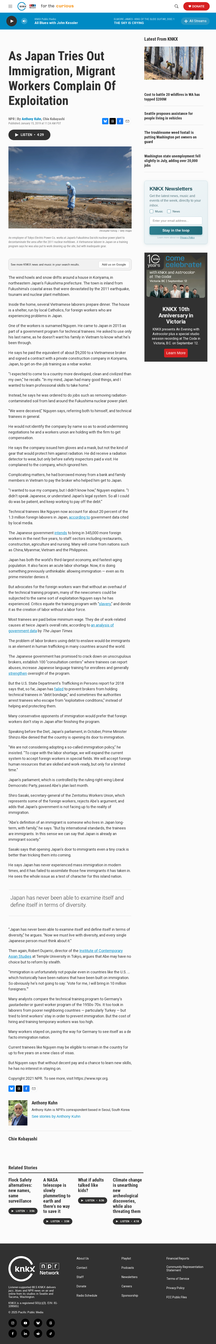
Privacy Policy (187, 237)
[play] (11, 21)
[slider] (31, 21)
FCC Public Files (176, 1297)
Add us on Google (114, 264)
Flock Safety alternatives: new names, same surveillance (20, 1190)
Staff (80, 1277)
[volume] (24, 21)
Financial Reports (177, 1258)
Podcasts (128, 1267)
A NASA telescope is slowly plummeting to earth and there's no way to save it (56, 1195)
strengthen (17, 673)
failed (58, 689)
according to (79, 517)
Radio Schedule (87, 1295)
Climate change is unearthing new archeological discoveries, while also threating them (127, 1195)
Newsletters (130, 1277)
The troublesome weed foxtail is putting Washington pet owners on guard (170, 137)
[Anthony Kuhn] (17, 1112)
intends (60, 533)
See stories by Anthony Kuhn (56, 1116)
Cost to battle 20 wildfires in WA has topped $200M (172, 96)
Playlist (126, 1258)
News (176, 211)
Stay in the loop (175, 230)
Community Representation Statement (184, 1268)
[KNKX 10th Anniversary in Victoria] (175, 276)
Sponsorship (130, 1295)
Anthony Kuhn (31, 119)
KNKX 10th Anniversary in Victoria (176, 315)
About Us (83, 1258)
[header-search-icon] (177, 6)
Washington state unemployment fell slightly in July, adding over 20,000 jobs (172, 161)
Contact (82, 1267)
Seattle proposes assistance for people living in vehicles (168, 115)
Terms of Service (177, 1278)
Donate (198, 6)
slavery (105, 604)
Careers (127, 1286)
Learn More (176, 353)
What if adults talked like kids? (91, 1185)
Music (159, 211)
